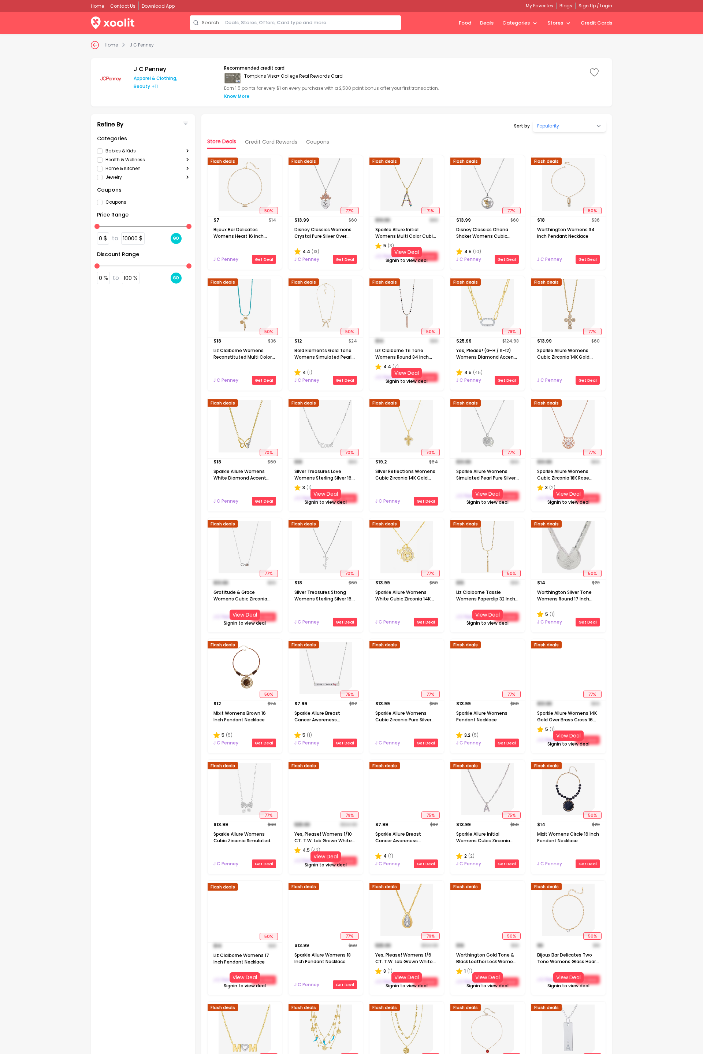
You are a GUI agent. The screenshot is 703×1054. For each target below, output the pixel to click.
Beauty (142, 86)
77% (349, 211)
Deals (487, 22)
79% (511, 331)
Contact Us (122, 6)
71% (430, 211)
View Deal (406, 252)
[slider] (97, 226)
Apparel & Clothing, (155, 78)
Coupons (115, 202)
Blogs (565, 6)
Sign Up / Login (595, 6)
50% (268, 211)
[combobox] (311, 23)
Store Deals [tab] (221, 141)
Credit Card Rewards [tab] (271, 141)
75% (350, 694)
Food (465, 22)
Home (111, 45)
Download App (158, 6)
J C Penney (142, 45)
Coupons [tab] (317, 141)
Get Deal (264, 259)
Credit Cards (596, 22)
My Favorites (539, 6)
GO (176, 238)
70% (268, 452)
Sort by (522, 126)
